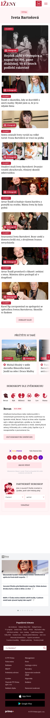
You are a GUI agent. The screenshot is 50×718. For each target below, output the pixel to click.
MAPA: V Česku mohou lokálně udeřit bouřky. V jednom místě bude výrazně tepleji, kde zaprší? (23, 599)
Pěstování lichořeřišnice (17, 637)
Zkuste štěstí (24, 465)
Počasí (31, 629)
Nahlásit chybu (10, 688)
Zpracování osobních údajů (32, 673)
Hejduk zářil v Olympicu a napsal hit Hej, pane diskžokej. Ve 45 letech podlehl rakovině (23, 61)
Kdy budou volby (40, 629)
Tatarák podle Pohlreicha (30, 635)
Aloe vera (43, 635)
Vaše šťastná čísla (35, 451)
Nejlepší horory (36, 627)
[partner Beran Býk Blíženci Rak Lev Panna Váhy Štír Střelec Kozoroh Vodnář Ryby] (35, 497)
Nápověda (28, 678)
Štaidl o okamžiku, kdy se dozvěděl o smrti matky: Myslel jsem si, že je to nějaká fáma (20, 102)
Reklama (8, 665)
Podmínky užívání (11, 672)
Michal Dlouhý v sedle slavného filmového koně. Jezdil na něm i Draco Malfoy (18, 368)
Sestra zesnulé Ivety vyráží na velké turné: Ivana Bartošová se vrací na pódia (22, 136)
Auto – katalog (24, 632)
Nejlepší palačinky (26, 640)
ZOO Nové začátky (12, 632)
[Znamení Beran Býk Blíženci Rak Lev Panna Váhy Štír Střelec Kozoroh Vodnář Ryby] (14, 497)
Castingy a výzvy (31, 665)
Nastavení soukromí (32, 688)
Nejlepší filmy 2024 (24, 627)
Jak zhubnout (13, 627)
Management (30, 658)
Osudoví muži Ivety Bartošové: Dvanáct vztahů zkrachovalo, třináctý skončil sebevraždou (22, 169)
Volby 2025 (7, 635)
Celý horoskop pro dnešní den (19, 437)
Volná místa (9, 661)
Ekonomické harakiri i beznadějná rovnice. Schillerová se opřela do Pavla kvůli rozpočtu (24, 576)
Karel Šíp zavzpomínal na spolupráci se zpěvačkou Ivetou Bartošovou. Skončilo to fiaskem (22, 309)
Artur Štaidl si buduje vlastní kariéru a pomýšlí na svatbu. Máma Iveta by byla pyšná (22, 204)
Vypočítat (25, 505)
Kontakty (28, 669)
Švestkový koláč (39, 640)
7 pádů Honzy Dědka (36, 632)
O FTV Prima (9, 658)
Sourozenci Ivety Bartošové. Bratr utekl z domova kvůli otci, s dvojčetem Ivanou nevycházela (22, 239)
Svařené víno (17, 635)
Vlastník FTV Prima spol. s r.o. (12, 683)
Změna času (18, 629)
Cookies (8, 678)
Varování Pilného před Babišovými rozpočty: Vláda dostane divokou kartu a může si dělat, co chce (25, 587)
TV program (8, 629)
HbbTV (7, 669)
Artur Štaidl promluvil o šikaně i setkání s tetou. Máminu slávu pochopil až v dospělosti (22, 274)
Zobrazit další (25, 320)
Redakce (28, 682)
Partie (25, 629)
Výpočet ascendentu (33, 637)
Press (27, 661)
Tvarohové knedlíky (12, 640)
